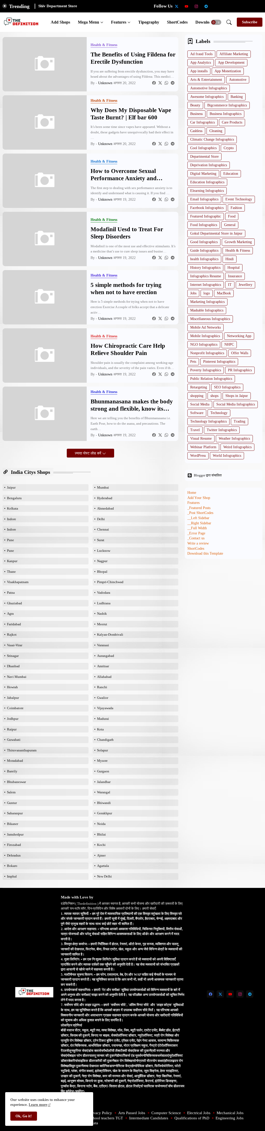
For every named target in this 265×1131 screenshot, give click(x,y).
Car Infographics (202, 122)
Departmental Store (204, 156)
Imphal (12, 876)
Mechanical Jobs (230, 1113)
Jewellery (245, 285)
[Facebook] (154, 83)
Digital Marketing (203, 174)
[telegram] (206, 6)
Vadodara (103, 592)
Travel (195, 430)
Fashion (236, 208)
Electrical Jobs (198, 1113)
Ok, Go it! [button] (24, 1116)
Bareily (12, 771)
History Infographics (205, 268)
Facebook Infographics (207, 208)
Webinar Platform (203, 447)
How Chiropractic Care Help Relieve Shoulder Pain (128, 349)
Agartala (103, 866)
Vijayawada (105, 708)
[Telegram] (172, 83)
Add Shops (60, 22)
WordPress (198, 456)
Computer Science (166, 1113)
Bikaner (12, 824)
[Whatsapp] (166, 83)
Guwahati (13, 740)
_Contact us (195, 538)
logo (206, 293)
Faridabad (14, 624)
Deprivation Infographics (208, 165)
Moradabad (15, 761)
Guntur (12, 803)
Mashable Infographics (206, 310)
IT (230, 285)
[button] (216, 22)
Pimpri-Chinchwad (110, 582)
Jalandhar (104, 782)
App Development (231, 62)
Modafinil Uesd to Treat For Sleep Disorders (127, 233)
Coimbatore (15, 708)
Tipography (148, 22)
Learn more (38, 1105)
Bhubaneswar (16, 782)
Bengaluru (14, 498)
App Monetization (228, 71)
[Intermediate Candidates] (235, 6)
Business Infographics (225, 114)
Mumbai (103, 487)
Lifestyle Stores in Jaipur (59, 6)
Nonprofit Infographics (207, 353)
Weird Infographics (237, 447)
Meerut (102, 624)
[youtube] (186, 6)
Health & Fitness (237, 250)
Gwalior (102, 698)
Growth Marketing (238, 242)
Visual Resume (201, 438)
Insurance (235, 276)
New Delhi (104, 876)
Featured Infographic (205, 216)
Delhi (101, 519)
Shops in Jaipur (236, 396)
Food (231, 216)
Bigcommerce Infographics (227, 105)
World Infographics (227, 456)
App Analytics (200, 62)
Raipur (12, 729)
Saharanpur (15, 813)
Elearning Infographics (207, 191)
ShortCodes (177, 22)
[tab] (60, 22)
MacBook (224, 293)
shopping (196, 396)
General (229, 225)
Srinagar (13, 656)
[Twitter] (160, 83)
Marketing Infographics (207, 302)
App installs (199, 71)
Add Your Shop (198, 498)
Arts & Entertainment (206, 80)
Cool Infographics (203, 148)
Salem (11, 792)
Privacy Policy (100, 1113)
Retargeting (198, 387)
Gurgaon (103, 771)
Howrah (12, 687)
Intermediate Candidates (148, 1118)
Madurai (103, 719)
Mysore (102, 761)
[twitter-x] (176, 6)
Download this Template (205, 553)
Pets (193, 362)
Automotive (237, 80)
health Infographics (204, 259)
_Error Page (196, 533)
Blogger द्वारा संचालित (208, 475)
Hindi (229, 259)
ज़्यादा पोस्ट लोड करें (88, 453)
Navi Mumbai (16, 677)
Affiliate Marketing (233, 54)
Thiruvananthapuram (21, 750)
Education (230, 174)
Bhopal (102, 572)
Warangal (103, 792)
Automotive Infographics (208, 88)
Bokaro (12, 866)
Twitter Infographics (222, 430)
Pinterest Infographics (219, 362)
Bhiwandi (104, 803)
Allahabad (104, 677)
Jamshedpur (15, 834)
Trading (239, 421)
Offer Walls (239, 353)
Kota (100, 729)
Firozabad (14, 845)
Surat (100, 540)
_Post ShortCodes (200, 513)
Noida (101, 824)
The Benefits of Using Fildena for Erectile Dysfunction (133, 58)
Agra (10, 613)
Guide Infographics (204, 250)
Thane (11, 572)
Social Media (199, 404)
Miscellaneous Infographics (210, 319)
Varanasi (103, 645)
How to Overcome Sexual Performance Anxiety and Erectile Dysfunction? (124, 175)
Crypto (229, 148)
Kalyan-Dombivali (110, 634)
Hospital (233, 268)
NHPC (229, 344)
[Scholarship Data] (216, 6)
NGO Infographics (203, 344)
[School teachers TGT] (226, 6)
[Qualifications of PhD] (245, 6)
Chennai (103, 529)
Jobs (193, 293)
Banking (237, 97)
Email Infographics (204, 199)
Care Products (232, 122)
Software (196, 413)
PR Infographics (240, 370)
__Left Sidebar (198, 518)
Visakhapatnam (17, 582)
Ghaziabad (14, 603)
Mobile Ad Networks (205, 327)
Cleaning (215, 131)
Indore (11, 519)
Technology (218, 413)
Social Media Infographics (235, 404)
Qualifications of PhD (191, 1118)
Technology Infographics (208, 421)
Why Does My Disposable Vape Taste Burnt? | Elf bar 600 (131, 114)
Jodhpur (12, 719)
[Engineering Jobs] (255, 6)
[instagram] (196, 6)
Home (191, 493)
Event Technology (238, 199)
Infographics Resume (205, 276)
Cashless (196, 131)
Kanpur (12, 561)
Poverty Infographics (205, 370)
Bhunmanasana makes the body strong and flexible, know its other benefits (132, 405)
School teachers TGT (106, 1118)
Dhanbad (13, 666)
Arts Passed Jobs (131, 1113)
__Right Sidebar (199, 523)
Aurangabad (105, 656)
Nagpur (102, 561)
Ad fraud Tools (201, 54)
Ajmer (101, 855)
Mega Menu (88, 22)
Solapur (102, 750)
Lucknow (103, 551)
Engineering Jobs (230, 1118)
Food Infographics (203, 225)
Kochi (101, 845)
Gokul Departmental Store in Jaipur (216, 233)
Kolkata (12, 508)
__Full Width (197, 528)
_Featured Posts (198, 508)
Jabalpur (13, 698)
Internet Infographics (205, 285)
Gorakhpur (104, 813)
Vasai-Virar (14, 645)
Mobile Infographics (205, 336)
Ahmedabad (105, 508)
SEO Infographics (227, 387)
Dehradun (14, 855)
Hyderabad (104, 498)
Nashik (102, 613)
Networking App (239, 336)
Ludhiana (104, 603)
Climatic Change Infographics (212, 139)
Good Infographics (204, 242)
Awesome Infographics (207, 97)
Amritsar (103, 666)
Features (118, 22)
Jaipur (11, 487)
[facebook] (210, 994)
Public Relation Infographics (211, 379)
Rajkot (12, 634)
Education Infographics (207, 182)
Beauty (195, 105)
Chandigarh (105, 740)
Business (196, 114)
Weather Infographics (234, 438)
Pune (10, 540)
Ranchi (102, 687)
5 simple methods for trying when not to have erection (126, 288)
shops (214, 396)
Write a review (198, 543)
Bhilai (101, 834)
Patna (11, 592)
